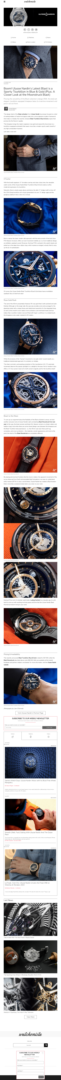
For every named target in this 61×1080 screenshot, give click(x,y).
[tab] (13, 736)
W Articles (48, 42)
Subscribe (29, 1041)
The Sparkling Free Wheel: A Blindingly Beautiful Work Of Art (22, 975)
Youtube (36, 29)
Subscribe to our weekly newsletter (30, 718)
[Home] (30, 1)
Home (14, 37)
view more (30, 1017)
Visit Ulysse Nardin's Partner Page (30, 713)
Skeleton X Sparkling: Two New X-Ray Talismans (18, 1012)
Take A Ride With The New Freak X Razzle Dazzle (19, 937)
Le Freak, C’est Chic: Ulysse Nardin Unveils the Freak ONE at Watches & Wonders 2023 (27, 884)
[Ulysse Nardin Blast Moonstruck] (30, 454)
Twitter (25, 29)
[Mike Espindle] (6, 108)
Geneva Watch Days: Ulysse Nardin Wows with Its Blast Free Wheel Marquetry (30, 781)
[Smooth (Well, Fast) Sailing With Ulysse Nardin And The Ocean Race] (30, 814)
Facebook (28, 29)
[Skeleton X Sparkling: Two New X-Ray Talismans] (30, 994)
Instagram (32, 29)
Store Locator (31, 42)
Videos (14, 42)
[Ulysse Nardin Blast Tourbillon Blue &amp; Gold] (30, 153)
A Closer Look (7, 82)
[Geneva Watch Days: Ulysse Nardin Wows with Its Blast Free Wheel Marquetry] (30, 762)
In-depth (7, 796)
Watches (31, 37)
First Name (20, 1065)
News (48, 37)
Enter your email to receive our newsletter (15, 725)
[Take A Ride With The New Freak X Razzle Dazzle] (30, 919)
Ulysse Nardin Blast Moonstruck (11, 474)
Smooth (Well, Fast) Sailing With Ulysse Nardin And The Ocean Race (29, 833)
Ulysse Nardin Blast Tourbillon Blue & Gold (14, 172)
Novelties (7, 742)
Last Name (20, 1071)
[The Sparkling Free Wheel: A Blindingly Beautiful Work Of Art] (30, 956)
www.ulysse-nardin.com (30, 32)
